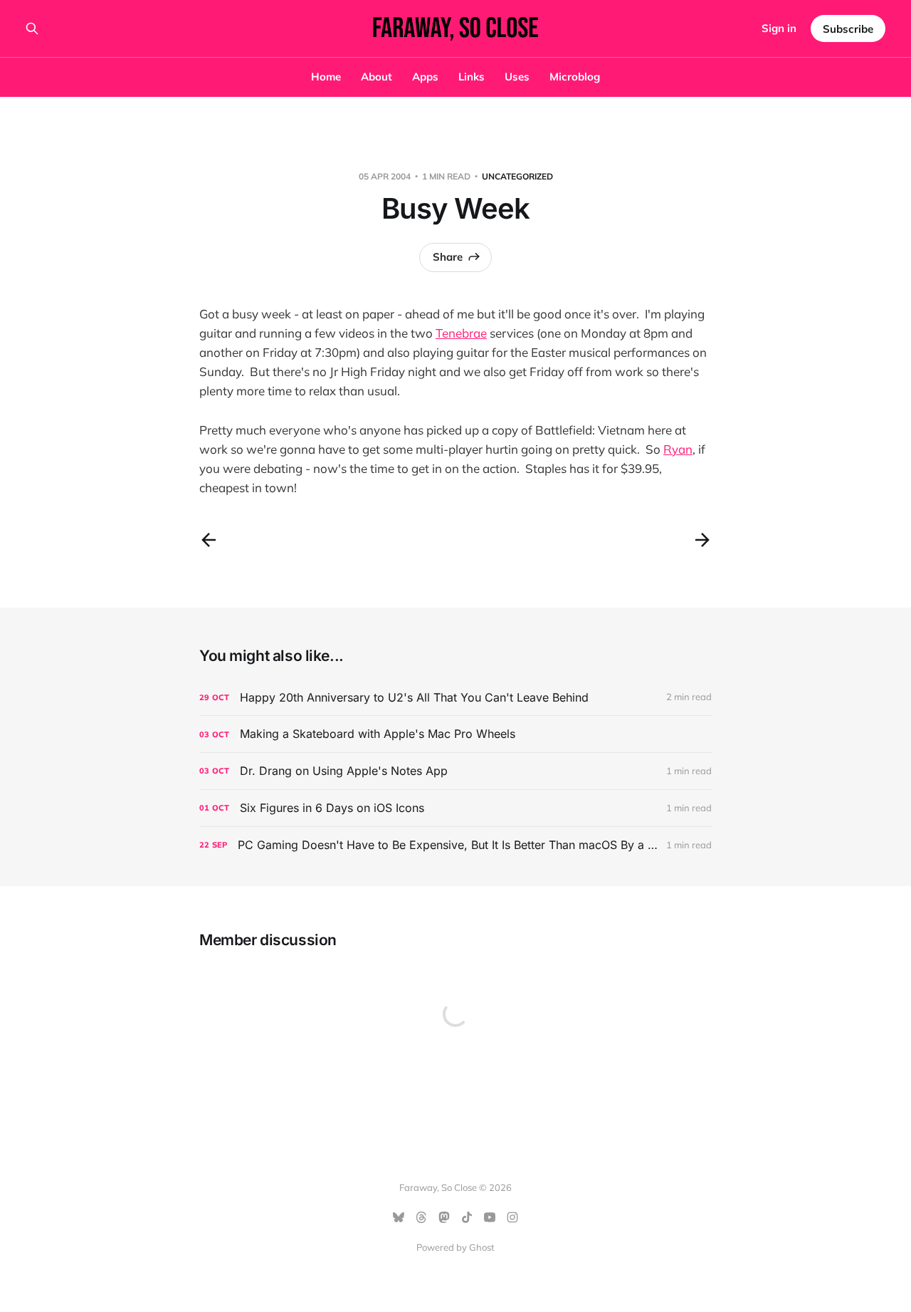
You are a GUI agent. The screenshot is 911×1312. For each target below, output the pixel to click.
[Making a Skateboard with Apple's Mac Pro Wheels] (455, 734)
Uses (517, 76)
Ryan (678, 449)
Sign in (779, 28)
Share (448, 257)
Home (326, 76)
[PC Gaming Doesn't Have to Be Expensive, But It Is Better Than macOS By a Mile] (455, 845)
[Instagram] (512, 1217)
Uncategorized (517, 176)
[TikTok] (467, 1217)
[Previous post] (208, 540)
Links (471, 76)
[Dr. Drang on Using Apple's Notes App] (455, 771)
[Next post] (702, 540)
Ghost (482, 1247)
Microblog (574, 76)
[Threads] (421, 1217)
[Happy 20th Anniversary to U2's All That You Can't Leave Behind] (455, 698)
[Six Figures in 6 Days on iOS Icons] (455, 808)
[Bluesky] (398, 1217)
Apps (425, 76)
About (376, 76)
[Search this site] (32, 28)
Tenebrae (461, 333)
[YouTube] (489, 1217)
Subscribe (848, 29)
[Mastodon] (444, 1217)
